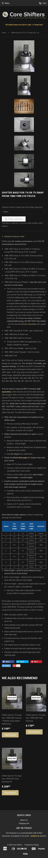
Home (4, 32)
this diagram (15, 453)
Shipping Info (24, 823)
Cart (44, 3)
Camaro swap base (28, 324)
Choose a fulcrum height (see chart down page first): (22, 207)
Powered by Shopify (32, 845)
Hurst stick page (20, 457)
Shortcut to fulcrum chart (14, 236)
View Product (10, 735)
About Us (24, 820)
